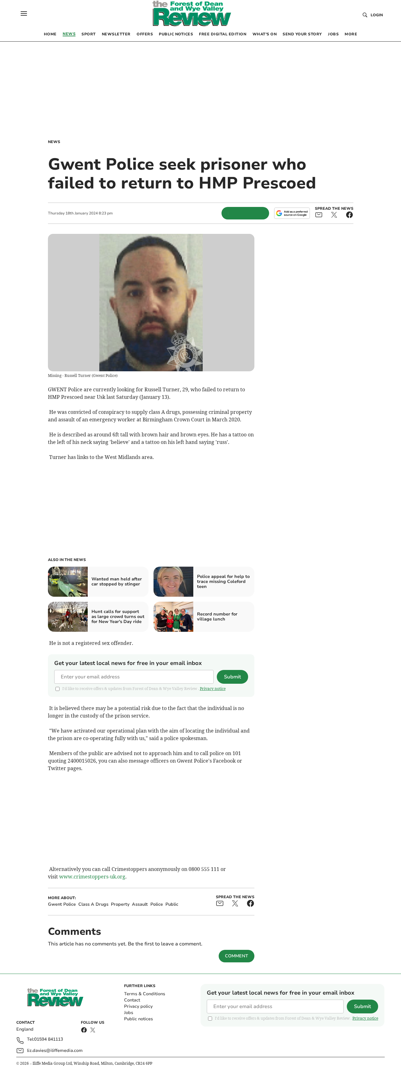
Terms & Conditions (144, 994)
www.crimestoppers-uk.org (92, 876)
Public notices (138, 1019)
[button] (23, 13)
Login (377, 15)
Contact (132, 1000)
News (54, 141)
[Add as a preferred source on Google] (292, 213)
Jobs (128, 1013)
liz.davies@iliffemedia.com (55, 1050)
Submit (232, 676)
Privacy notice (213, 688)
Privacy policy (138, 1006)
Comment (236, 956)
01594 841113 (48, 1039)
